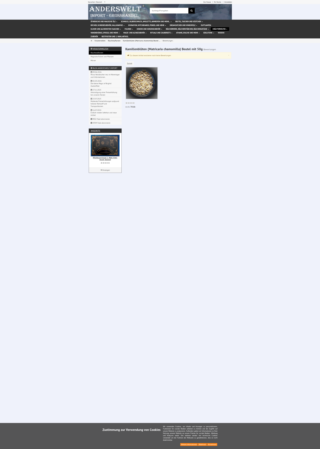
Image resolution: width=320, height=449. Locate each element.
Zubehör (94, 36)
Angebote (95, 130)
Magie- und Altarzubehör (134, 33)
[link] (130, 103)
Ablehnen (202, 444)
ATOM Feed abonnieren (101, 123)
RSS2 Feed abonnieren (101, 119)
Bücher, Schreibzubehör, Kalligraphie (107, 25)
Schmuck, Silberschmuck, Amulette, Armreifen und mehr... (145, 21)
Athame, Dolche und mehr (187, 33)
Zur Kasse (207, 2)
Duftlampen (206, 25)
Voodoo (221, 33)
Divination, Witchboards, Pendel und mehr (146, 25)
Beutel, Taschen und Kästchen (188, 21)
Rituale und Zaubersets (160, 33)
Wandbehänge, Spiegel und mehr (104, 33)
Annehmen (212, 444)
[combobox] (97, 2)
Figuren (128, 29)
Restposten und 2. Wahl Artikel (115, 36)
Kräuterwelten (219, 29)
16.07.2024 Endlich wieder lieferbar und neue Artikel (104, 112)
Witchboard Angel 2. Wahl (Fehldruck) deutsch (105, 159)
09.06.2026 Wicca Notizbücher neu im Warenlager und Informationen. (105, 74)
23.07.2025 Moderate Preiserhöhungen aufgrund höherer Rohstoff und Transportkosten (105, 102)
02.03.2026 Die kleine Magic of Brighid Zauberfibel (101, 83)
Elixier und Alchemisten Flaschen (105, 29)
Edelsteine (208, 33)
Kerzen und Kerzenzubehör (149, 29)
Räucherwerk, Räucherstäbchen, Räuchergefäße (187, 29)
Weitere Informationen (189, 444)
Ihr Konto (217, 2)
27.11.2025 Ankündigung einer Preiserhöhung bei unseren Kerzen (104, 92)
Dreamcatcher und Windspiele (183, 25)
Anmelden (228, 2)
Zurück (129, 63)
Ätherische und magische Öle (103, 21)
